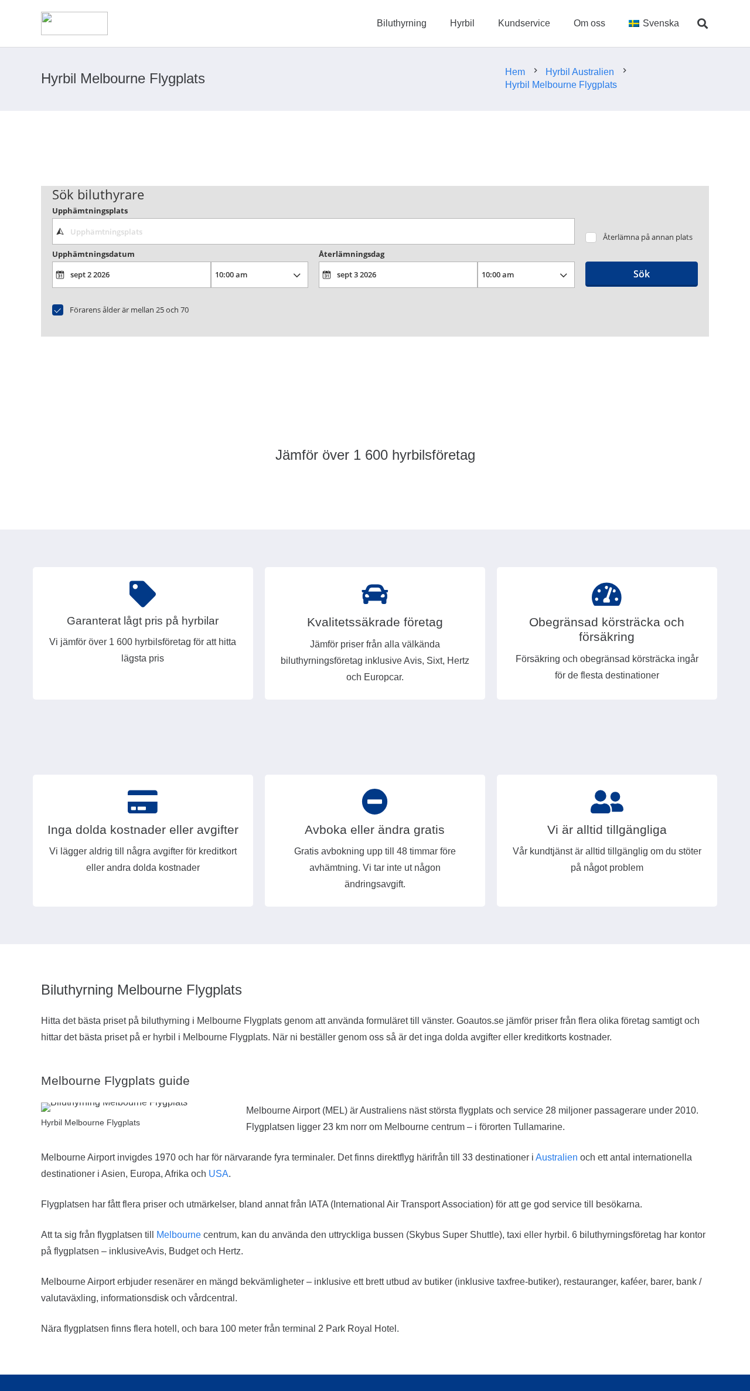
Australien (557, 1157)
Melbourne (178, 1235)
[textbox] (313, 231)
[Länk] (74, 23)
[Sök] (702, 24)
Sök (641, 273)
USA (219, 1174)
